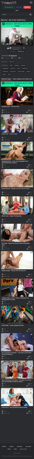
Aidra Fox (11, 61)
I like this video (8, 48)
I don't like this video (10, 48)
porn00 (4, 446)
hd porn (11, 446)
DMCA (15, 449)
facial (18, 68)
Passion (13, 56)
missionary (5, 71)
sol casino (28, 446)
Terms (8, 449)
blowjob (17, 65)
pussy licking (21, 71)
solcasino (19, 446)
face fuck (13, 68)
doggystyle (5, 68)
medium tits (25, 68)
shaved (28, 71)
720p (11, 65)
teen (9, 74)
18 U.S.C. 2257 (23, 449)
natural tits (13, 71)
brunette (23, 65)
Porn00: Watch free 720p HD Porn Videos (14, 456)
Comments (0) (21, 51)
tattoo (4, 74)
